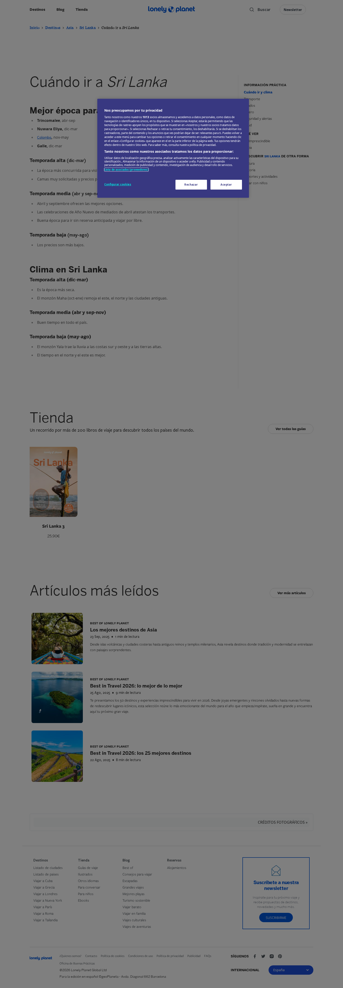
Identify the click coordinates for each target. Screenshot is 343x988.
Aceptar (226, 184)
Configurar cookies (117, 184)
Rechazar (191, 184)
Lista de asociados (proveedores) (126, 169)
